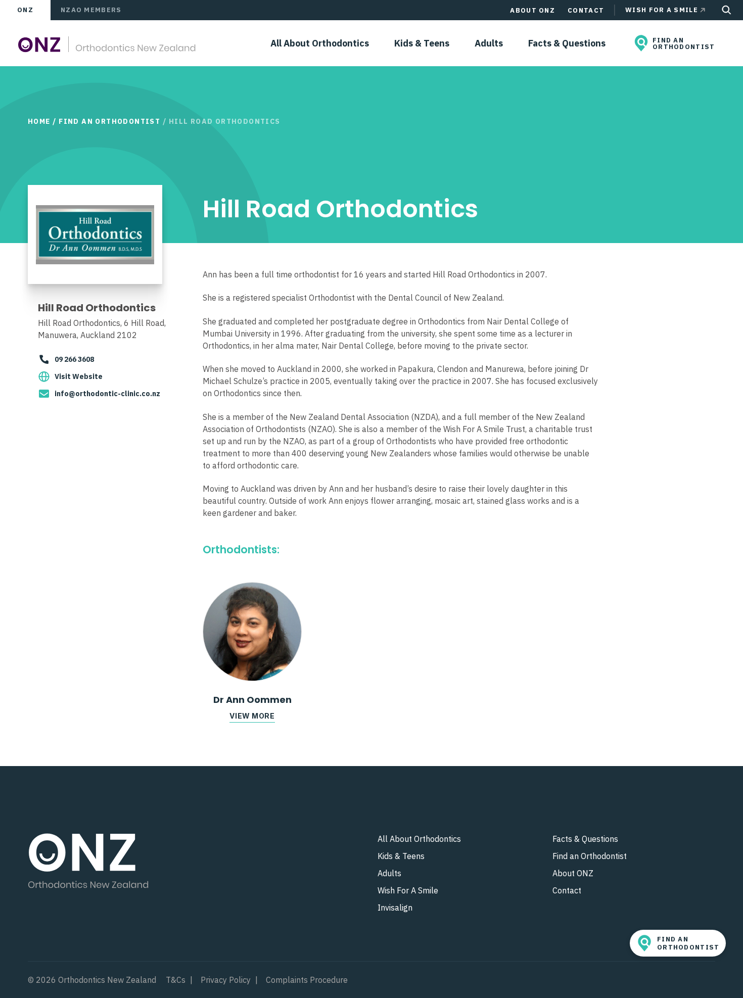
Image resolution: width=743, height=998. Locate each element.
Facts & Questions (567, 43)
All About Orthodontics (319, 43)
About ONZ (532, 10)
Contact (586, 10)
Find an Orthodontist (109, 121)
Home (39, 121)
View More (251, 715)
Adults (489, 43)
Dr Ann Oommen (252, 699)
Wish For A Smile (408, 890)
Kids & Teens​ (421, 43)
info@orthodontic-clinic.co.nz (107, 393)
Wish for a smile (661, 10)
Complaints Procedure (307, 980)
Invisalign (395, 907)
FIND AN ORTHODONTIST (684, 43)
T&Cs (175, 980)
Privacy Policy (226, 980)
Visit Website (79, 376)
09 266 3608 (74, 359)
